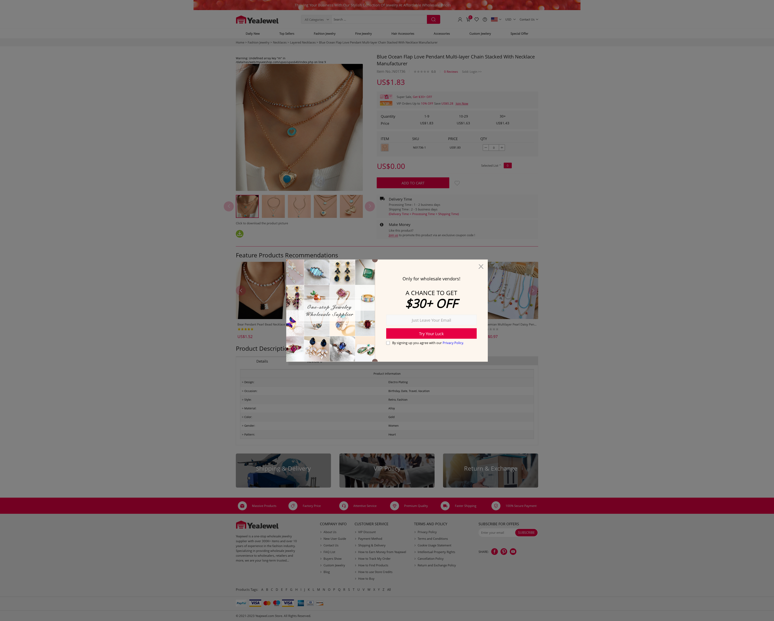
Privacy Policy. (453, 343)
